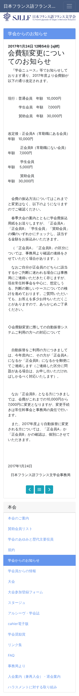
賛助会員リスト (20, 528)
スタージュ (16, 602)
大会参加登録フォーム (25, 592)
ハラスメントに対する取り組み (32, 687)
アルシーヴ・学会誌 (24, 613)
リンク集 (15, 645)
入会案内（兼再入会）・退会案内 (34, 676)
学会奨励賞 (16, 634)
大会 (11, 581)
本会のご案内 (18, 518)
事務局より (16, 666)
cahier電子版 (18, 623)
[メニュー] (69, 6)
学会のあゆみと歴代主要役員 (31, 539)
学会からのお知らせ (24, 560)
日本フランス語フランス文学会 (31, 6)
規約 (11, 550)
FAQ (11, 655)
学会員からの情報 (22, 571)
